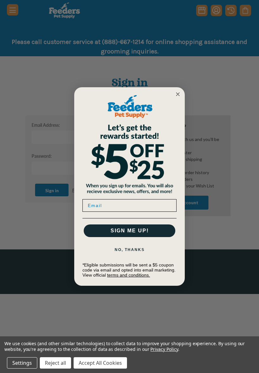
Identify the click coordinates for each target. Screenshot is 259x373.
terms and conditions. (128, 275)
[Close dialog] (178, 94)
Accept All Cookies (100, 362)
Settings (22, 362)
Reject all (55, 362)
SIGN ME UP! (130, 230)
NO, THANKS (130, 250)
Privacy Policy (164, 349)
